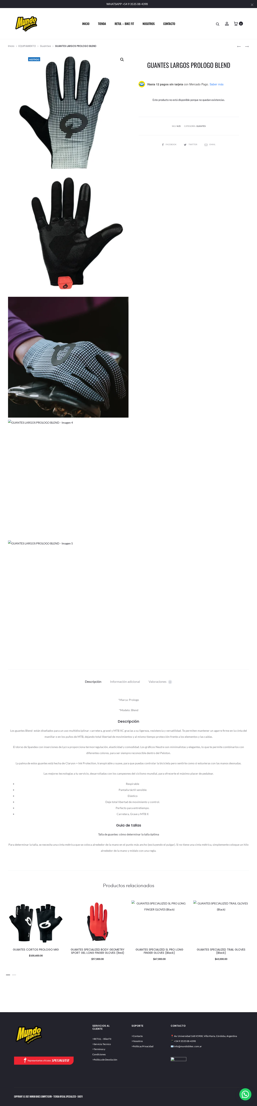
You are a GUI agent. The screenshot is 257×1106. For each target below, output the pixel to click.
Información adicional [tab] (125, 681)
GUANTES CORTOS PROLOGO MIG (36, 950)
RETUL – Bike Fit (102, 1038)
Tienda (102, 23)
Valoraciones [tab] (160, 681)
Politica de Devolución (105, 1059)
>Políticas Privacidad (142, 1046)
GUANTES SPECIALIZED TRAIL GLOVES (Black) (221, 951)
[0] (236, 23)
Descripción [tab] (93, 681)
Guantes (45, 46)
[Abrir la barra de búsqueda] (218, 24)
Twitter (193, 144)
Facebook (171, 144)
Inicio (85, 23)
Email (212, 144)
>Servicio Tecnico (101, 1044)
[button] (122, 59)
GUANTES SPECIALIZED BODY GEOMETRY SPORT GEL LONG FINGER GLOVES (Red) (97, 951)
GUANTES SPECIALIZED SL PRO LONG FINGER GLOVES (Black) (159, 951)
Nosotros (149, 23)
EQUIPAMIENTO (27, 46)
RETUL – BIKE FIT (124, 23)
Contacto (169, 23)
